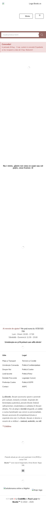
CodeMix (22, 499)
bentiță (23, 409)
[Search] (42, 34)
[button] (26, 16)
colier (40, 409)
